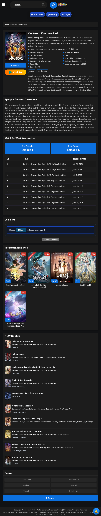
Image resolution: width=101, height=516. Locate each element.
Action (31, 71)
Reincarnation (63, 434)
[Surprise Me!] (53, 5)
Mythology (81, 422)
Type (26, 491)
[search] (43, 4)
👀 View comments (50, 239)
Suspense (61, 357)
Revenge (89, 422)
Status (73, 485)
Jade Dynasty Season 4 (22, 341)
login (22, 230)
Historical (43, 344)
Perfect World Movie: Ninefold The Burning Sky (33, 367)
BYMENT (40, 55)
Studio (26, 485)
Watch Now (17, 72)
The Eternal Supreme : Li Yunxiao (27, 431)
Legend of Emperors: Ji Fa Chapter (27, 419)
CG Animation (46, 422)
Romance (69, 447)
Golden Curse (18, 354)
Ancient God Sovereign (22, 380)
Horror (42, 357)
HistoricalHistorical (45, 409)
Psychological (51, 357)
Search (51, 498)
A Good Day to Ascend (22, 457)
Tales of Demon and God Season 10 (28, 444)
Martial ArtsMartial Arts (63, 409)
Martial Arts (42, 71)
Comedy (27, 409)
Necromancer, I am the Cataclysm (27, 393)
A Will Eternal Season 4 (22, 406)
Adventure (28, 344)
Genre (26, 480)
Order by (73, 491)
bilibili (76, 52)
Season (73, 480)
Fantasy (36, 344)
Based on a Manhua (32, 422)
